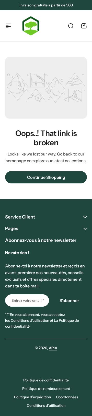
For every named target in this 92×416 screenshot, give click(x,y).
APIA (53, 348)
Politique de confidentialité (46, 380)
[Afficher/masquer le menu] (8, 26)
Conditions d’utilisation (46, 405)
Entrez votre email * (28, 300)
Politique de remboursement (46, 388)
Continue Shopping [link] (46, 177)
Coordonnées (67, 397)
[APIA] (31, 26)
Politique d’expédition (32, 397)
